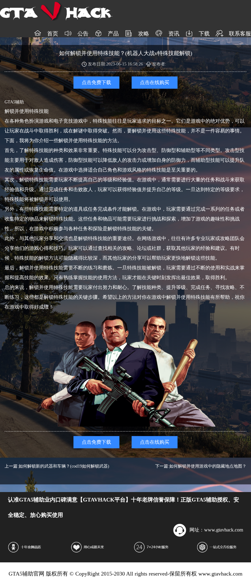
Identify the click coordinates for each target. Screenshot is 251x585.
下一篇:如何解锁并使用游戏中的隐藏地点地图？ (200, 466)
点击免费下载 (96, 82)
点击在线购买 (154, 82)
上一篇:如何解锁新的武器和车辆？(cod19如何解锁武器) (57, 466)
